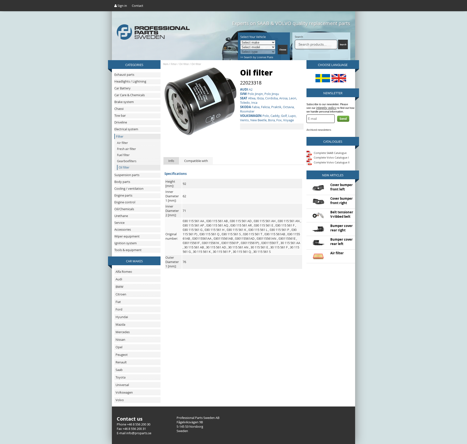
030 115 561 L (258, 229)
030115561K (210, 243)
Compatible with (196, 161)
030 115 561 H (215, 229)
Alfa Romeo (124, 271)
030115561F (191, 243)
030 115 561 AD (240, 221)
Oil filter (184, 64)
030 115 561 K (236, 229)
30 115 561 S (262, 251)
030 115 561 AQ (217, 225)
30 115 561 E (259, 247)
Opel (119, 347)
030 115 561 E (263, 225)
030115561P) (250, 243)
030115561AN (266, 238)
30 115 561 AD (216, 247)
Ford (119, 309)
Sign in (122, 5)
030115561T (269, 243)
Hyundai (122, 317)
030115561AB (223, 238)
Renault (121, 362)
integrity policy (326, 108)
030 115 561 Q (209, 234)
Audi (119, 279)
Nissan (120, 339)
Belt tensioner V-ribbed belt (341, 214)
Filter (174, 64)
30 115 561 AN (238, 247)
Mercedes (123, 332)
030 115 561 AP (193, 225)
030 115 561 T (252, 234)
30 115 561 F (279, 247)
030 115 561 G (192, 229)
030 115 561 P (279, 229)
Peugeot (122, 354)
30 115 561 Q (242, 251)
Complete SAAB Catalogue (330, 152)
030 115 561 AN (289, 221)
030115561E (287, 238)
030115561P (230, 243)
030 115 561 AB (217, 221)
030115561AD (244, 238)
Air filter (337, 253)
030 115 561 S (231, 234)
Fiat (118, 302)
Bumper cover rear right (341, 228)
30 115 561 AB (194, 247)
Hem (165, 64)
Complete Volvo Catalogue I (331, 157)
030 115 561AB (274, 234)
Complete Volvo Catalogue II (331, 162)
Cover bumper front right (341, 200)
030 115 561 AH (265, 221)
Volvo (120, 400)
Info (171, 161)
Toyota (121, 377)
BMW (119, 286)
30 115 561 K (202, 251)
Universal (122, 385)
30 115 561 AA (290, 243)
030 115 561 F (285, 225)
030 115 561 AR (241, 225)
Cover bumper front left (341, 187)
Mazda (120, 324)
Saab (119, 370)
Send (343, 119)
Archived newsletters (318, 129)
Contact (137, 5)
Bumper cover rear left (341, 241)
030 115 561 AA (193, 221)
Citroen (121, 294)
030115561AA (201, 238)
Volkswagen (124, 392)
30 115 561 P (222, 251)
